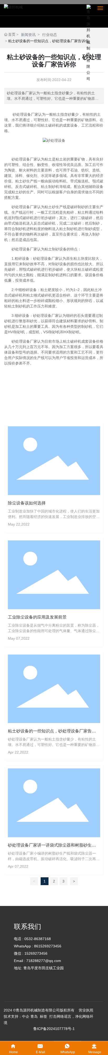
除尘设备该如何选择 (27, 503)
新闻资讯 (28, 35)
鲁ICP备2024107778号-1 (54, 1029)
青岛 (34, 1016)
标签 (43, 1016)
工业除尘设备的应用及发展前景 (37, 617)
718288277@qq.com (43, 961)
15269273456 (35, 953)
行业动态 (49, 35)
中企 (25, 1016)
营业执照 (85, 1010)
